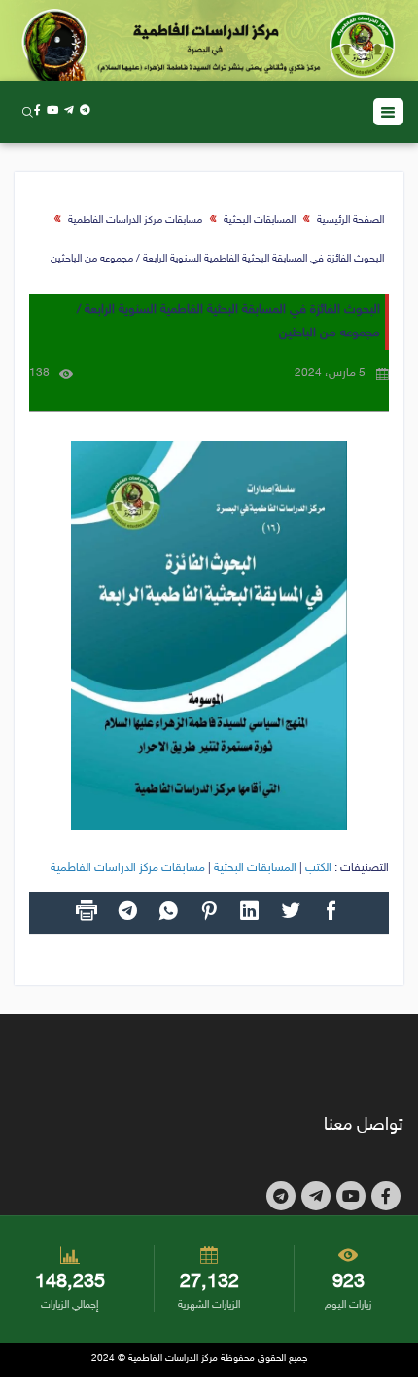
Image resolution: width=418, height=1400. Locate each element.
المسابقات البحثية (260, 220)
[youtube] (52, 111)
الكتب (318, 868)
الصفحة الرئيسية (350, 220)
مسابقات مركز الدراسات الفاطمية (135, 220)
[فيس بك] (37, 111)
